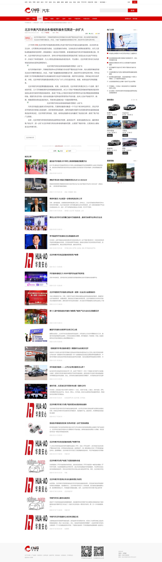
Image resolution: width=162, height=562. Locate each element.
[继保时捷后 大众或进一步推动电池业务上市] (36, 204)
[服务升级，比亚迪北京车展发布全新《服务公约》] (36, 391)
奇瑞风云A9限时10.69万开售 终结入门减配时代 (123, 53)
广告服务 (34, 555)
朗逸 (123, 148)
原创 (33, 18)
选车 (63, 18)
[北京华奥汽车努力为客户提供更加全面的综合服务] (36, 410)
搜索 (132, 10)
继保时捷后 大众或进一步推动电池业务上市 (66, 198)
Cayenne (125, 113)
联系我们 (40, 555)
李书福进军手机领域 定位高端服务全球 (64, 236)
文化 (54, 2)
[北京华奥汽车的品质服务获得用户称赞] (36, 260)
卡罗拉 (124, 130)
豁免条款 (57, 555)
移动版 (135, 18)
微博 (99, 33)
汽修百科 (77, 18)
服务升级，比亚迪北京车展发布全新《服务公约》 (68, 385)
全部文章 (36, 22)
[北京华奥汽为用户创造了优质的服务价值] (36, 466)
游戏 (50, 2)
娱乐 (42, 2)
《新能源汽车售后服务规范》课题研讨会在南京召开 (69, 348)
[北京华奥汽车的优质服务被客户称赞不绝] (36, 447)
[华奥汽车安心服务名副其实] (36, 503)
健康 (66, 2)
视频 (51, 18)
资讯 (30, 2)
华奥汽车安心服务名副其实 (60, 498)
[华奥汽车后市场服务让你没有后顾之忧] (36, 522)
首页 (26, 2)
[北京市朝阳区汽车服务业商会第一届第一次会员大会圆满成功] (36, 298)
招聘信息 (46, 555)
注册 (129, 2)
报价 (69, 18)
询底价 (110, 118)
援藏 (58, 2)
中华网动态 (70, 555)
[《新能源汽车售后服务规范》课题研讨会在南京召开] (36, 354)
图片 (57, 18)
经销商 (94, 18)
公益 (70, 2)
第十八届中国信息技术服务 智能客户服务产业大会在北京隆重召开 (74, 311)
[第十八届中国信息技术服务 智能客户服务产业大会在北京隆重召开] (36, 316)
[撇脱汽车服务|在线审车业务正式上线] (36, 335)
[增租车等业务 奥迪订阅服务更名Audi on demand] (36, 185)
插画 (62, 2)
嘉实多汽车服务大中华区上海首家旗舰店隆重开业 (68, 161)
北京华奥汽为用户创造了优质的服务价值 (65, 460)
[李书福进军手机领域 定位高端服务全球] (36, 241)
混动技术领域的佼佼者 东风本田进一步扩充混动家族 (69, 423)
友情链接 (63, 555)
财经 (38, 2)
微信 (92, 33)
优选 (74, 2)
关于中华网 (27, 555)
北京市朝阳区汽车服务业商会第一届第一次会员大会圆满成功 (72, 292)
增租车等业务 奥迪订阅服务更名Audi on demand (68, 180)
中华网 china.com (33, 10)
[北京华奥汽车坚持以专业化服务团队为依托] (36, 485)
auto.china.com (59, 146)
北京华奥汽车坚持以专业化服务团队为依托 (66, 479)
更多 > (135, 30)
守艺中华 (83, 2)
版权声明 (52, 555)
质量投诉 (128, 18)
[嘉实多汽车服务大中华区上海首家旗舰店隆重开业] (36, 167)
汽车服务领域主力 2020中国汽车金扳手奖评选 (67, 273)
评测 (45, 18)
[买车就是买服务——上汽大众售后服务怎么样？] (36, 372)
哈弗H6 (109, 113)
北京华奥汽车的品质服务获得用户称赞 (64, 254)
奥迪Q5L (110, 148)
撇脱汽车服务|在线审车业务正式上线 (63, 329)
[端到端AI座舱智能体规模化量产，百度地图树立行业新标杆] (122, 42)
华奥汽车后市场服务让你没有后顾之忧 (64, 516)
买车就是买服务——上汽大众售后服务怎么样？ (67, 367)
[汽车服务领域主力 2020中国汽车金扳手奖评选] (36, 279)
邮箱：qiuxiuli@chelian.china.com (127, 557)
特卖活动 (86, 18)
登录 (135, 2)
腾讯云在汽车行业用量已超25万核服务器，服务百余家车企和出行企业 (76, 217)
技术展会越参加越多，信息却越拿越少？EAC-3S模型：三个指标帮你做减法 (123, 78)
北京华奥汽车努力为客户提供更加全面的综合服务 (68, 404)
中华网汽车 (28, 22)
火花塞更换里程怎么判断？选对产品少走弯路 (122, 81)
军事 (34, 2)
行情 (41, 22)
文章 (39, 18)
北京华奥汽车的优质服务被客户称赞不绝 (65, 442)
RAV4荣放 (110, 130)
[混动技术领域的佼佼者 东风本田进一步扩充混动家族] (36, 429)
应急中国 (90, 2)
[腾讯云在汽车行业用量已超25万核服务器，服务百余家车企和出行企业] (36, 223)
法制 (78, 2)
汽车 (46, 2)
